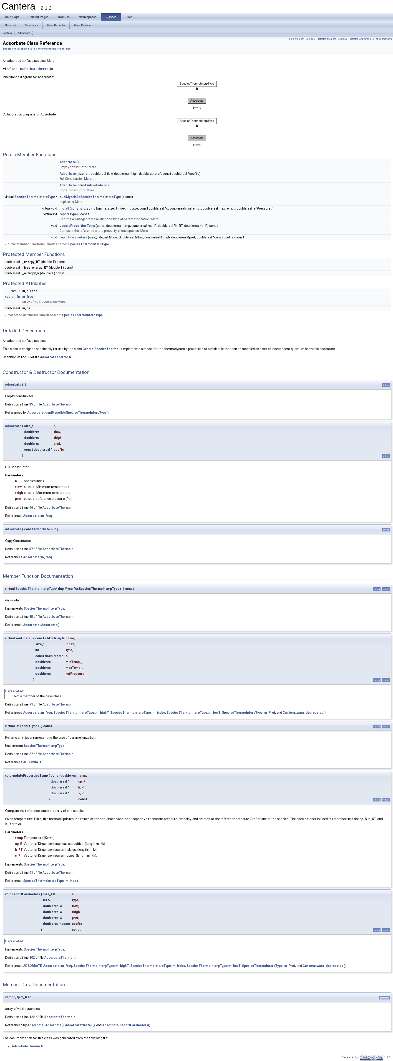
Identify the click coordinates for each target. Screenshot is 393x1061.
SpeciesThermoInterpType (34, 197)
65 (31, 616)
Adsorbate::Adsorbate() (41, 625)
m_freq (27, 296)
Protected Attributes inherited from (54, 315)
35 (31, 404)
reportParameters (73, 237)
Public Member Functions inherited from (57, 244)
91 (31, 872)
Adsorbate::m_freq (37, 516)
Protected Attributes (359, 39)
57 (31, 549)
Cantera (7, 33)
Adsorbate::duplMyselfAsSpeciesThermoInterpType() (68, 412)
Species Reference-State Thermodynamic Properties (37, 48)
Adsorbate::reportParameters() (126, 1025)
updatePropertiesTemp (77, 226)
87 (31, 754)
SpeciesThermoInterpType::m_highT (81, 712)
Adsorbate (24, 33)
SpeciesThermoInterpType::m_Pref (248, 712)
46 (31, 507)
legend (197, 107)
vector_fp (12, 296)
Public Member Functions (301, 39)
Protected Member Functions (332, 39)
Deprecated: (14, 691)
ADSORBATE (32, 762)
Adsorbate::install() (80, 1025)
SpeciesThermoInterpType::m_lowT (193, 712)
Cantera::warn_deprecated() (304, 712)
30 (28, 357)
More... (52, 61)
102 (32, 957)
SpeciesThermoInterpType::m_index (137, 712)
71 (31, 704)
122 (32, 1017)
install (64, 208)
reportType (68, 214)
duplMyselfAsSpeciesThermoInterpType (90, 197)
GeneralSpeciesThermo (100, 349)
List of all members (381, 39)
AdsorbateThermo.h (36, 69)
